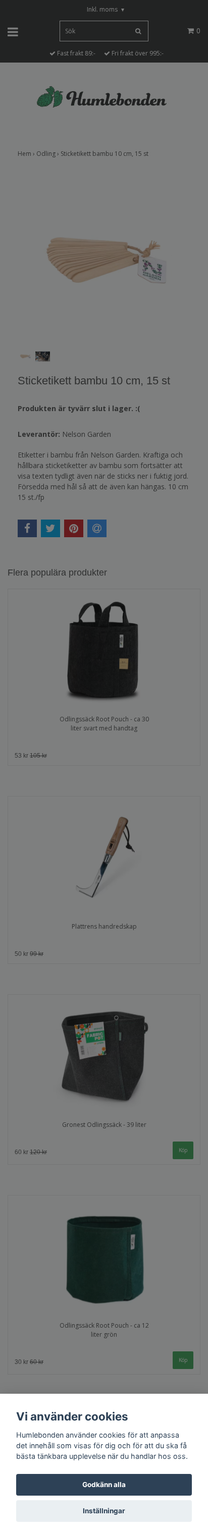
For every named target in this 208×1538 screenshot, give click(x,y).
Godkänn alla (104, 1484)
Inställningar (104, 1511)
